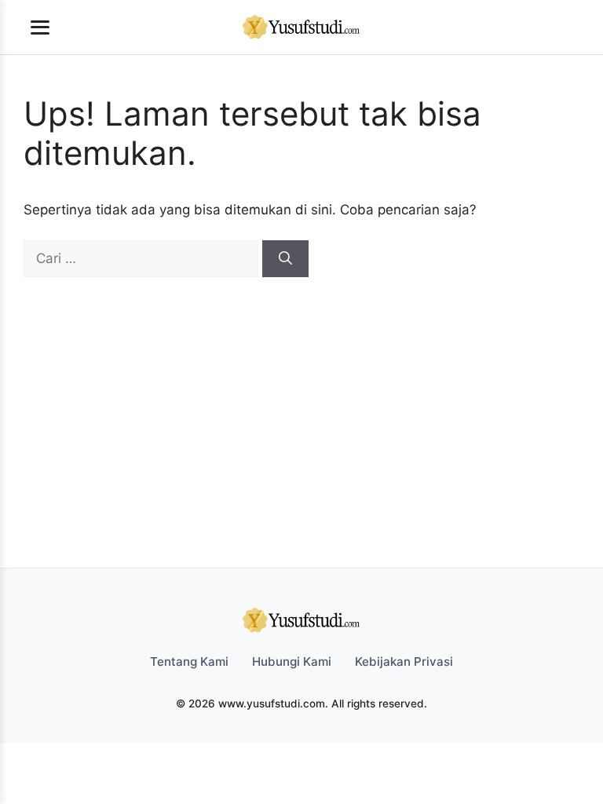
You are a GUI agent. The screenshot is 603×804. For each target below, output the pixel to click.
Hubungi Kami (291, 661)
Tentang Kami (189, 661)
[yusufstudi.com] (301, 27)
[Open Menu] (40, 27)
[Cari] (285, 259)
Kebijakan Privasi (404, 661)
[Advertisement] (301, 395)
